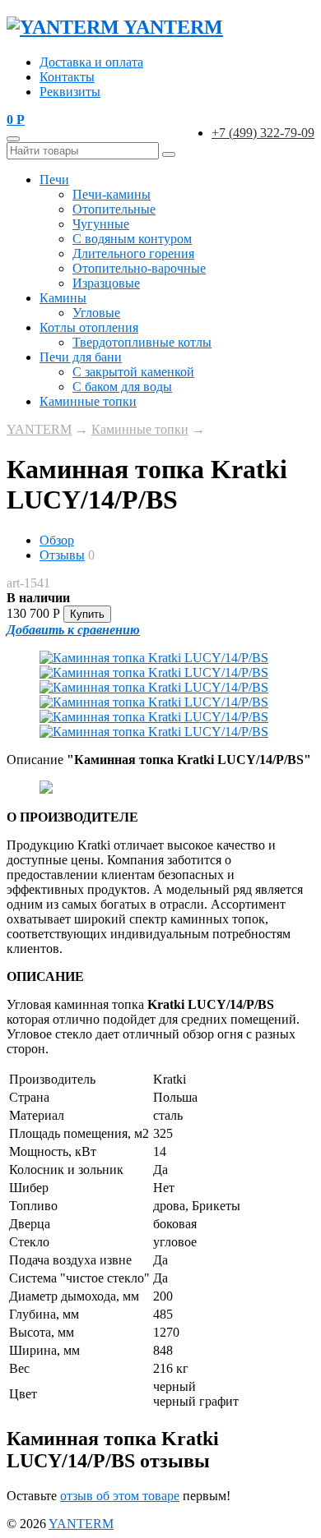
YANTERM (39, 429)
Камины (63, 298)
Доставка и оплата (91, 62)
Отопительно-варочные (139, 268)
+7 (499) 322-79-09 (263, 133)
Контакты (67, 77)
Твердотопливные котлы (142, 342)
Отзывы (62, 555)
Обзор (57, 540)
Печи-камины (111, 194)
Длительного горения (133, 253)
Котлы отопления (89, 327)
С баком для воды (122, 387)
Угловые (96, 313)
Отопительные (114, 209)
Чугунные (100, 224)
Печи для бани (81, 357)
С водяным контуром (132, 239)
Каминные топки (88, 401)
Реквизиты (70, 92)
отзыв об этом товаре (119, 1496)
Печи (54, 179)
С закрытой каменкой (133, 372)
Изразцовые (106, 283)
